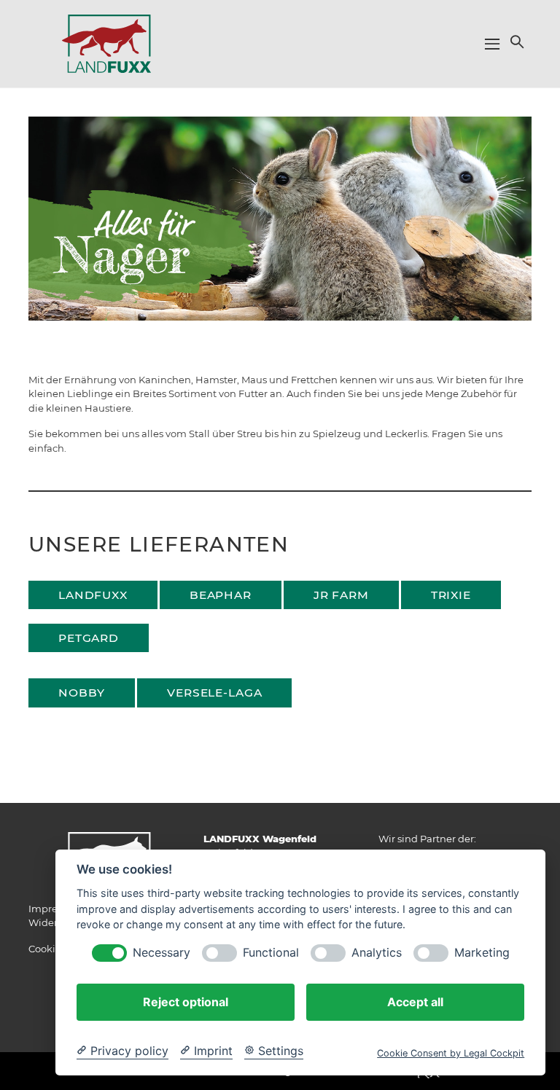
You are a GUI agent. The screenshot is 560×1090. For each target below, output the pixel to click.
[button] (515, 41)
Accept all (415, 1002)
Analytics (376, 953)
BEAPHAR (221, 595)
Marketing (482, 953)
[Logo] (106, 43)
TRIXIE (451, 595)
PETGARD (88, 638)
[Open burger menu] (492, 43)
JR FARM (341, 595)
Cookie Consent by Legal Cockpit (450, 1053)
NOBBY (81, 692)
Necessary (161, 953)
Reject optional (185, 1002)
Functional (271, 953)
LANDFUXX (93, 595)
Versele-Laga (214, 692)
